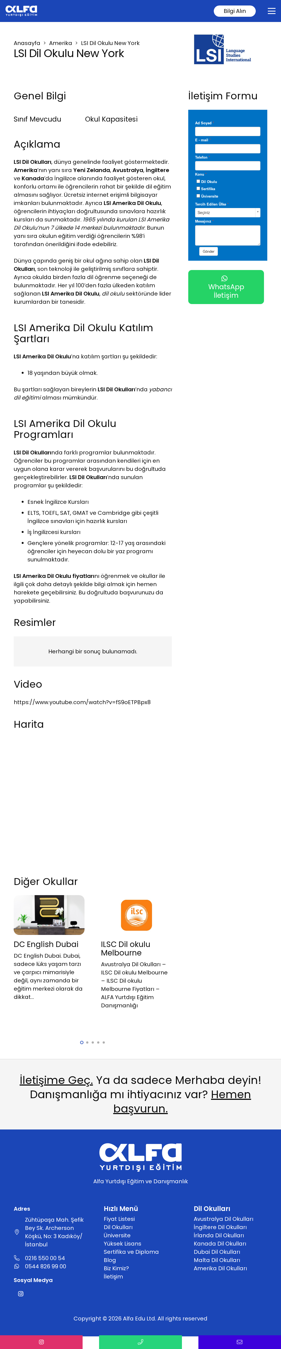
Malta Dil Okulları (217, 1260)
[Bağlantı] (41, 1342)
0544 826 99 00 (45, 1266)
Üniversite (117, 1235)
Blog (110, 1260)
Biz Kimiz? (116, 1268)
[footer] (21, 10)
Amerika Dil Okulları (220, 1268)
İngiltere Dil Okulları (220, 1227)
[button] (271, 11)
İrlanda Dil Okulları (219, 1235)
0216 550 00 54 (45, 1258)
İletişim (113, 1276)
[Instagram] (20, 1294)
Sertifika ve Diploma (131, 1252)
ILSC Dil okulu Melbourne (125, 948)
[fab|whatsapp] (19, 1266)
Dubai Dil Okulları (217, 1252)
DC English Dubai (46, 944)
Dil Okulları (118, 1227)
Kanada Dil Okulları (220, 1243)
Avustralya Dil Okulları (223, 1219)
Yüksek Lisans (122, 1243)
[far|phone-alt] (19, 1258)
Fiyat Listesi (119, 1219)
